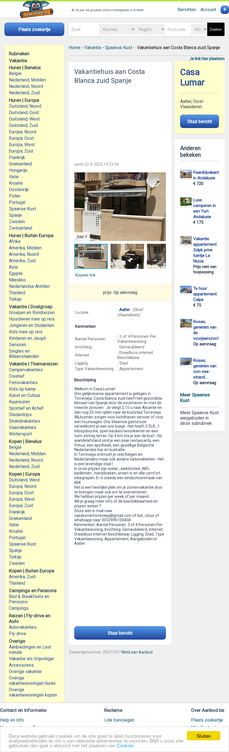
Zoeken (216, 29)
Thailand (17, 292)
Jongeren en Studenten (31, 325)
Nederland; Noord (26, 86)
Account (208, 9)
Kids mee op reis (25, 331)
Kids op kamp (22, 389)
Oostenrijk (19, 189)
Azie (13, 267)
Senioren (17, 344)
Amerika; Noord (24, 254)
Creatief (17, 376)
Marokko (17, 280)
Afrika (14, 241)
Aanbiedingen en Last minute (30, 649)
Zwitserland (20, 228)
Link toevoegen (119, 720)
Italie (14, 176)
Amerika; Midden (25, 247)
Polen (14, 196)
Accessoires (21, 665)
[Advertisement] (120, 121)
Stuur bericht (120, 633)
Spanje (15, 215)
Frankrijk (17, 157)
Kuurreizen (19, 401)
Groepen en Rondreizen (32, 312)
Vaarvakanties (22, 427)
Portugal (17, 202)
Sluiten (204, 735)
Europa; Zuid (21, 151)
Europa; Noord (22, 131)
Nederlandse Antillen (29, 286)
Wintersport (20, 434)
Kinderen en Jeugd (27, 338)
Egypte (16, 273)
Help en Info (12, 720)
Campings (18, 608)
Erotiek (138, 10)
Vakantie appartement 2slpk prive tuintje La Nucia (205, 250)
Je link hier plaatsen (207, 58)
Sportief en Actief (26, 408)
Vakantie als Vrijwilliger (31, 658)
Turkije (15, 299)
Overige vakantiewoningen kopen (33, 692)
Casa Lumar (192, 77)
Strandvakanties (24, 421)
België (15, 73)
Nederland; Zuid (24, 92)
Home (74, 47)
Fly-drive (17, 633)
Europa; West (22, 144)
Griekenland (20, 164)
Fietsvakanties (23, 382)
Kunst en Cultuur (24, 395)
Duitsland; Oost (24, 112)
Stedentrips (20, 414)
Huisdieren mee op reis (32, 319)
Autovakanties (23, 627)
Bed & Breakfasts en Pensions (29, 599)
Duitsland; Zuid (23, 125)
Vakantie (92, 47)
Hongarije (18, 170)
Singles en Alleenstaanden (24, 353)
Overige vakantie (25, 671)
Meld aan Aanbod (136, 652)
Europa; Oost (21, 138)
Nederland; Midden (27, 80)
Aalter (125, 309)
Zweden (17, 221)
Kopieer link (85, 275)
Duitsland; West (24, 119)
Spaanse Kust (22, 208)
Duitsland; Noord (25, 106)
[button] (120, 206)
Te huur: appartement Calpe (205, 294)
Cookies (125, 745)
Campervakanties (26, 369)
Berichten (187, 9)
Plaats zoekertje (207, 720)
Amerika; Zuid (22, 260)
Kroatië (16, 183)
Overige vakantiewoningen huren (32, 680)
